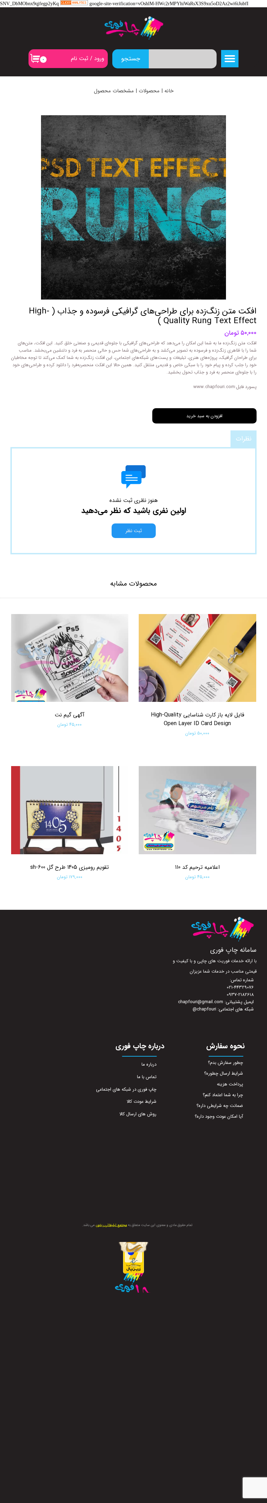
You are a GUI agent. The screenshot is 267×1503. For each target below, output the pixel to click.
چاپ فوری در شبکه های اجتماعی (128, 1089)
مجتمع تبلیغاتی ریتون (111, 1225)
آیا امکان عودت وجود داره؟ (219, 1116)
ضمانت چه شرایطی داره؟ (219, 1105)
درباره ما (148, 1064)
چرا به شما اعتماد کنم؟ (223, 1095)
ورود (99, 58)
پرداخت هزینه (230, 1084)
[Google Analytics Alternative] (74, 4)
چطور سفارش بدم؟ (225, 1062)
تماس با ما (146, 1077)
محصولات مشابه (133, 583)
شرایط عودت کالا (141, 1101)
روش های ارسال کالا (137, 1114)
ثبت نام (79, 58)
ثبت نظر (134, 531)
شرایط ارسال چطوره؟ (223, 1073)
